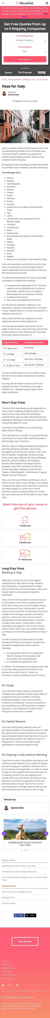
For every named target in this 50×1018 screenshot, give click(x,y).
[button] (4, 347)
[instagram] (17, 986)
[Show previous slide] (3, 833)
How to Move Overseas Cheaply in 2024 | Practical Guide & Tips (24, 878)
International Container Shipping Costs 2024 (19, 871)
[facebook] (3, 986)
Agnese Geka (13, 94)
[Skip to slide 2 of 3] (25, 850)
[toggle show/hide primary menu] (47, 3)
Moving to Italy (29, 79)
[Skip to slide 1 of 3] (22, 850)
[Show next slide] (47, 833)
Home (4, 79)
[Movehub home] (25, 2)
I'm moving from (25, 36)
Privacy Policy (7, 971)
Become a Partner (8, 968)
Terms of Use (7, 978)
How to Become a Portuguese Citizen (17, 892)
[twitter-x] (10, 986)
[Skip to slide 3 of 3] (28, 850)
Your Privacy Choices (9, 975)
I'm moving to (25, 47)
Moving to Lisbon (9, 903)
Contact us (6, 964)
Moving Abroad (15, 79)
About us (5, 961)
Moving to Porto (8, 897)
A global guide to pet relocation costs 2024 (19, 866)
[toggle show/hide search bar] (2, 3)
